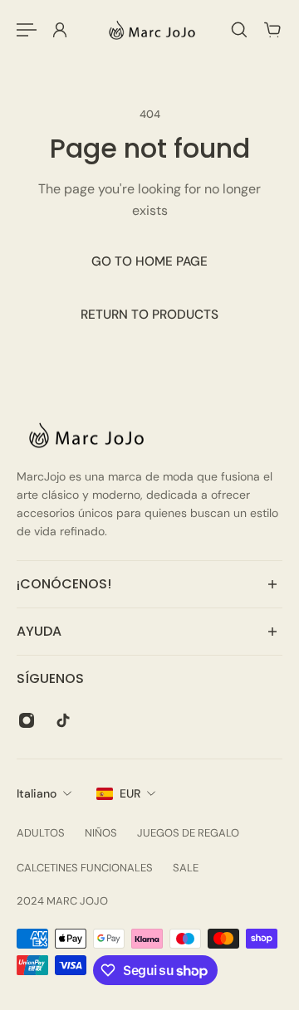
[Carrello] (272, 30)
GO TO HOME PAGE (149, 261)
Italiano (36, 793)
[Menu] (26, 30)
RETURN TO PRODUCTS (149, 314)
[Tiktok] (63, 720)
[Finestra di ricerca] (239, 30)
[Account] (59, 30)
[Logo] (149, 30)
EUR (130, 793)
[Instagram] (26, 720)
